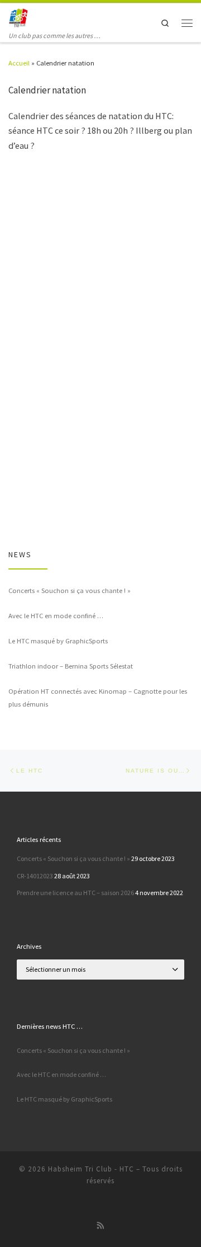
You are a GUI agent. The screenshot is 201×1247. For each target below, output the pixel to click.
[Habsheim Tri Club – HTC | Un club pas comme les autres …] (18, 16)
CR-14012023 (35, 876)
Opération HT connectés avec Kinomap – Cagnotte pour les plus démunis (97, 697)
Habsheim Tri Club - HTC (91, 1169)
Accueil (19, 62)
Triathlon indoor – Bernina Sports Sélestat (70, 665)
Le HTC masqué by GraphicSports (58, 640)
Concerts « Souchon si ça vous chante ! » (69, 590)
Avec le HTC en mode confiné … (55, 615)
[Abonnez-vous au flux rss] (100, 1226)
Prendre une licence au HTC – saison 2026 (75, 892)
